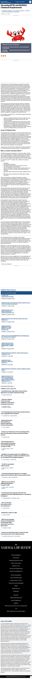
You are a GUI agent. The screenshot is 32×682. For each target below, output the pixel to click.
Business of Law (16, 565)
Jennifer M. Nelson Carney (8, 536)
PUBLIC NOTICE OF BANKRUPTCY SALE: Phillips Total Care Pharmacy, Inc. (6, 327)
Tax (16, 608)
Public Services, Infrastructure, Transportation (16, 605)
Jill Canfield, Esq (6, 415)
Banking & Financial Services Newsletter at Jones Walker (15, 11)
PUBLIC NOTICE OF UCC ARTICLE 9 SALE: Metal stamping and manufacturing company (7, 294)
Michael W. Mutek (6, 406)
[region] (16, 20)
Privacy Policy (7, 626)
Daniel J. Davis (6, 467)
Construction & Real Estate (16, 568)
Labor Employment (14, 47)
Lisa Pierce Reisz (17, 536)
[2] (10, 159)
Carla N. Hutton (13, 459)
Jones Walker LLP (21, 10)
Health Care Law (16, 588)
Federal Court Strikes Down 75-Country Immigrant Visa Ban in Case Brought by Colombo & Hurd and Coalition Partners (15, 433)
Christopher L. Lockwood (6, 407)
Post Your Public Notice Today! (8, 293)
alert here (19, 107)
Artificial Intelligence (16, 555)
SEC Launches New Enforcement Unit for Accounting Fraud (6, 504)
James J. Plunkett (6, 514)
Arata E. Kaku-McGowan (13, 477)
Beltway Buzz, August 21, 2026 (9, 512)
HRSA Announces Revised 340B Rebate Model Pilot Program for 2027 (8, 483)
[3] (1, 219)
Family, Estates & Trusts (16, 580)
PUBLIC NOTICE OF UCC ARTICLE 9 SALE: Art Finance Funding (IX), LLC (7, 311)
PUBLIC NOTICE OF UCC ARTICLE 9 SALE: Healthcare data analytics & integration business (15, 303)
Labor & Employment (16, 600)
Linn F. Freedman (6, 427)
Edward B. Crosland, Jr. (7, 10)
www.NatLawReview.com (23, 629)
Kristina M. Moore (13, 415)
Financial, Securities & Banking (16, 583)
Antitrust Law (16, 557)
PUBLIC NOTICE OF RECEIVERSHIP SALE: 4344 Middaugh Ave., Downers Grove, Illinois (15, 336)
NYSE (11, 84)
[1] (17, 95)
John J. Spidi (15, 10)
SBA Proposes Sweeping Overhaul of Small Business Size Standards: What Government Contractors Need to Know (8, 522)
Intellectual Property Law (16, 597)
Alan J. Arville (5, 487)
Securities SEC (5, 47)
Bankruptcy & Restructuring (16, 560)
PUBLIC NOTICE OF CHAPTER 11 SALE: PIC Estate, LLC (7, 361)
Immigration (16, 591)
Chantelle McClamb (7, 498)
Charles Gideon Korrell (7, 394)
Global (16, 585)
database (21, 627)
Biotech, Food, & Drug (16, 563)
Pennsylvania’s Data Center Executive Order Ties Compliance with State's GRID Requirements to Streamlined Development (16, 494)
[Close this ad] (31, 677)
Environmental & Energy (16, 577)
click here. (3, 672)
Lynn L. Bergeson (6, 459)
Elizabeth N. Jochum (7, 527)
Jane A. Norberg (6, 508)
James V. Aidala (6, 448)
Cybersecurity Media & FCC (16, 571)
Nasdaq (17, 84)
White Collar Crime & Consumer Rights (16, 611)
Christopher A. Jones (15, 498)
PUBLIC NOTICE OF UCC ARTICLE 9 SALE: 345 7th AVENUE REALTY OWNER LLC (7, 345)
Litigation (16, 603)
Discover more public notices (7, 386)
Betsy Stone (5, 477)
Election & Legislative (16, 575)
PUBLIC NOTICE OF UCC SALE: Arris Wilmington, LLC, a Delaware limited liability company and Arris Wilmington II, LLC (8, 379)
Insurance (16, 595)
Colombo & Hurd (6, 437)
